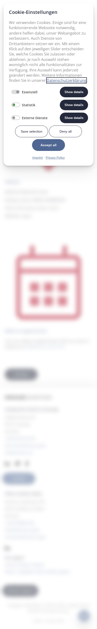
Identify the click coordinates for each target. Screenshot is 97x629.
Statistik (28, 105)
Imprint (37, 157)
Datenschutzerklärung (66, 80)
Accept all (48, 145)
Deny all (66, 131)
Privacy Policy (55, 157)
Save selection (31, 131)
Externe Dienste (35, 118)
